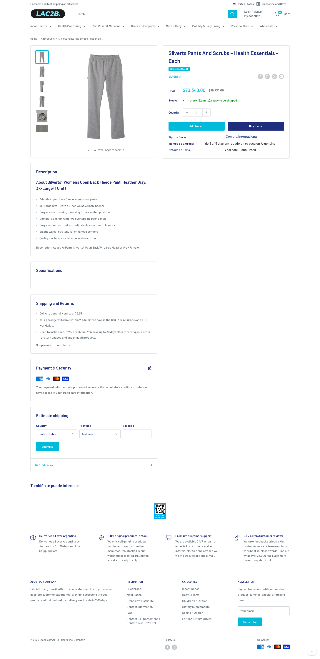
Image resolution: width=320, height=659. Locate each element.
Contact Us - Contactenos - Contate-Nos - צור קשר (144, 621)
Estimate (47, 446)
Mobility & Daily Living (206, 26)
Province (85, 425)
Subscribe (250, 622)
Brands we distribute (140, 601)
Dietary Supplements (196, 606)
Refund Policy (44, 465)
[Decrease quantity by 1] (187, 112)
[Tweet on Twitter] (274, 76)
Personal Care (240, 26)
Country (41, 425)
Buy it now (256, 126)
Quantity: (175, 112)
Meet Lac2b (134, 594)
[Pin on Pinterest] (267, 76)
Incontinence (39, 26)
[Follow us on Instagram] (174, 647)
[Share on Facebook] (260, 76)
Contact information (140, 606)
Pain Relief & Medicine (106, 26)
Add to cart (196, 126)
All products (48, 38)
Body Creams (190, 594)
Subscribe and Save (274, 4)
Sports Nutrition (192, 612)
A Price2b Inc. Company (71, 639)
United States (245, 4)
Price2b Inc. (134, 588)
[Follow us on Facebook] (167, 647)
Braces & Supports (143, 26)
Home (33, 38)
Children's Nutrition (194, 601)
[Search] (232, 14)
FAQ (129, 612)
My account (252, 16)
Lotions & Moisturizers (196, 618)
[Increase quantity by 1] (206, 112)
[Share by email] (281, 76)
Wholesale (266, 26)
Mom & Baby (174, 26)
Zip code (128, 425)
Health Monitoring (69, 26)
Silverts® (175, 76)
